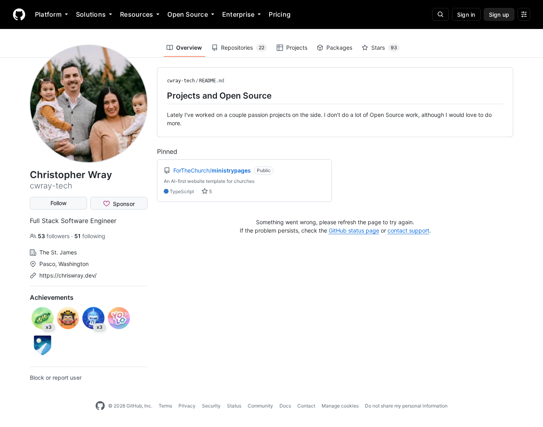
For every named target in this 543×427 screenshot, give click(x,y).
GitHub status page (354, 230)
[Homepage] (19, 14)
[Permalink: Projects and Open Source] (161, 95)
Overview (189, 47)
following (89, 236)
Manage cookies (340, 406)
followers (54, 236)
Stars (384, 47)
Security (211, 406)
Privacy (187, 406)
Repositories (242, 47)
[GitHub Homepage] (100, 406)
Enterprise (238, 14)
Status (234, 406)
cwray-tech (181, 80)
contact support (408, 230)
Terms (165, 406)
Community (260, 406)
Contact (306, 406)
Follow (58, 203)
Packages (339, 47)
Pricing (280, 14)
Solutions (91, 14)
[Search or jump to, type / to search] (440, 14)
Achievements (52, 297)
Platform (48, 14)
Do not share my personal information (406, 406)
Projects (296, 47)
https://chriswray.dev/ (68, 275)
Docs (285, 406)
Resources (136, 14)
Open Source (187, 14)
